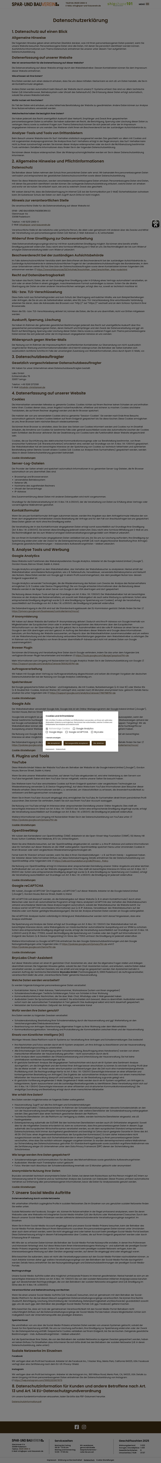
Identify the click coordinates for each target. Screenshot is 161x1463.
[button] (74, 729)
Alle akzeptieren (53, 743)
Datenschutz (60, 749)
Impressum (50, 749)
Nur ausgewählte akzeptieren (76, 743)
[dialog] (80, 731)
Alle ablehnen (98, 743)
